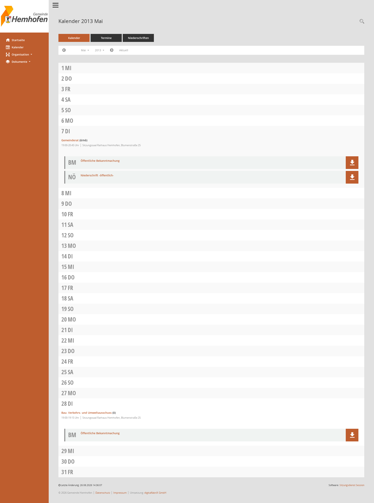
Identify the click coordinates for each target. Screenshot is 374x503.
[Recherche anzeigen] (361, 21)
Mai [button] (84, 50)
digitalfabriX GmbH (155, 492)
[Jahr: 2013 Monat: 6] (111, 50)
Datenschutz (102, 492)
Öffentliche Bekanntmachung (100, 161)
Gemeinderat (70, 140)
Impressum (120, 492)
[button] (24, 54)
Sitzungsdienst (352, 485)
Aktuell (123, 50)
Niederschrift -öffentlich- (97, 175)
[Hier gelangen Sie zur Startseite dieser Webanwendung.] (24, 16)
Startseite (18, 40)
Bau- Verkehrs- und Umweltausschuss (86, 413)
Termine (106, 38)
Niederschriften (138, 38)
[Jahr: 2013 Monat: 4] (64, 50)
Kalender (18, 47)
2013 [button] (98, 50)
